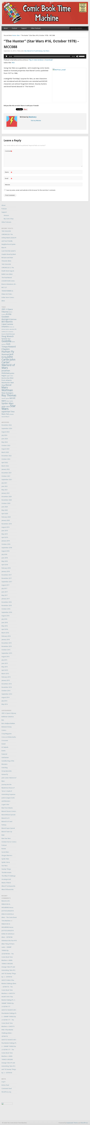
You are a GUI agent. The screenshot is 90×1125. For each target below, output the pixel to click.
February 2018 (6, 568)
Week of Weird (6, 883)
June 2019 (5, 530)
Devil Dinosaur (10, 334)
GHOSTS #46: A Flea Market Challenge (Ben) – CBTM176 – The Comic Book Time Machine (9, 986)
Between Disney (7, 727)
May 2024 (5, 442)
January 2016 (6, 639)
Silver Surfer (9, 401)
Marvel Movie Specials (8, 815)
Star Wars (46, 51)
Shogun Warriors (7, 855)
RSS (13, 63)
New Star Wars (6, 838)
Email (8, 178)
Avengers (6, 319)
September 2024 (7, 428)
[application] (45, 56)
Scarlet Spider (5, 398)
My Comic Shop (9, 219)
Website (7, 184)
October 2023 (6, 445)
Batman (13, 319)
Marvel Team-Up (7, 831)
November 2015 (7, 646)
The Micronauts (6, 872)
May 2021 (5, 490)
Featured (4, 754)
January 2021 (6, 493)
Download (48, 60)
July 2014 (4, 701)
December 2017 (7, 575)
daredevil (12, 329)
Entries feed (5, 1085)
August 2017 (5, 585)
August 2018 (5, 551)
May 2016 (5, 626)
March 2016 (5, 633)
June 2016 (5, 622)
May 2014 (5, 704)
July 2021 (4, 483)
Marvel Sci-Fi (5, 818)
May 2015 (5, 667)
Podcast (14, 28)
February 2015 (6, 677)
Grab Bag (5, 767)
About (6, 28)
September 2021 (7, 479)
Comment (8, 151)
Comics (4, 730)
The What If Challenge (8, 876)
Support (24, 28)
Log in (3, 1081)
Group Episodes (7, 771)
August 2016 (5, 616)
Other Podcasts (36, 28)
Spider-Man (7, 403)
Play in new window (36, 60)
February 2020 (6, 517)
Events (3, 751)
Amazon (6, 215)
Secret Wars (5, 852)
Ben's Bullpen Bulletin (8, 723)
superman (6, 412)
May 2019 (5, 534)
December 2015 (7, 643)
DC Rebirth (5, 747)
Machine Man (6, 378)
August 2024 (5, 432)
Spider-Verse (6, 862)
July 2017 (4, 588)
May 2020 (5, 510)
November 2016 (7, 605)
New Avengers (7, 393)
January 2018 (6, 571)
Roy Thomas (9, 395)
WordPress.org (6, 1092)
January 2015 (6, 680)
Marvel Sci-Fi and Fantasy (35, 51)
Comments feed (7, 1088)
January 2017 (6, 599)
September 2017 (7, 581)
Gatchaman (5, 757)
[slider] (82, 56)
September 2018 (7, 547)
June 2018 (5, 558)
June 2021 (5, 486)
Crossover (5, 740)
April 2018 (5, 564)
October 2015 (6, 650)
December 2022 (7, 456)
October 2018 (6, 544)
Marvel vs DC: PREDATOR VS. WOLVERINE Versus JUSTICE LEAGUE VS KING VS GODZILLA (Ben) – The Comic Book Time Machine (9, 911)
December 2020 (7, 496)
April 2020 (5, 513)
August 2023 (5, 449)
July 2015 (4, 660)
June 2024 (5, 439)
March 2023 (5, 452)
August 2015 (5, 656)
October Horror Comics (9, 842)
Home (14, 35)
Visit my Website (36, 120)
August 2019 (5, 527)
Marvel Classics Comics (9, 811)
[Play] (6, 56)
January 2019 (6, 541)
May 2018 (5, 561)
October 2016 (6, 609)
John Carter (7, 358)
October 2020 (6, 503)
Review (4, 848)
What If (7, 416)
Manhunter (6, 383)
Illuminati (5, 354)
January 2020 (6, 520)
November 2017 (7, 578)
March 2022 (5, 466)
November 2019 (7, 524)
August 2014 (5, 697)
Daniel (3, 744)
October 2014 (6, 690)
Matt (3, 835)
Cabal (4, 324)
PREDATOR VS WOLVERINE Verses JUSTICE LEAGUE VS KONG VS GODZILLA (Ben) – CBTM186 (8, 930)
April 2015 (5, 670)
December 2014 (7, 684)
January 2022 (6, 469)
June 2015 (5, 663)
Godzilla (6, 341)
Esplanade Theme (72, 1123)
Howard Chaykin (9, 347)
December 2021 (7, 473)
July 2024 (4, 435)
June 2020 (5, 507)
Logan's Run (9, 375)
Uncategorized (6, 879)
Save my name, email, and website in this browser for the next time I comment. (31, 190)
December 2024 (7, 425)
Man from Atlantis (7, 808)
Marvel (8, 385)
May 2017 (5, 595)
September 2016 (7, 612)
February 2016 (6, 636)
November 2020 (7, 500)
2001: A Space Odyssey (9, 713)
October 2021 (6, 476)
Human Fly (8, 351)
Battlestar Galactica (8, 716)
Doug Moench (8, 336)
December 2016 (7, 602)
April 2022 (5, 462)
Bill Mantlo (7, 321)
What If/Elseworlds (8, 889)
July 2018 (4, 554)
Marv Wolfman (7, 389)
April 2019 (5, 537)
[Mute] (77, 56)
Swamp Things (6, 869)
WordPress (84, 1123)
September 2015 (7, 653)
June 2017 (5, 592)
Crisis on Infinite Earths (9, 737)
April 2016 (5, 629)
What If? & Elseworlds (8, 886)
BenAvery (32, 117)
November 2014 (7, 687)
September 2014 (7, 694)
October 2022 (6, 459)
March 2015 (5, 673)
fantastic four (6, 339)
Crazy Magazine (7, 733)
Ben (18, 35)
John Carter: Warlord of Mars (8, 363)
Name (8, 172)
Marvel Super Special (8, 828)
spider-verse (6, 406)
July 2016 (4, 619)
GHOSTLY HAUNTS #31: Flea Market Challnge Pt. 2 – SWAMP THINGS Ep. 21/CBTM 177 (9, 1000)
